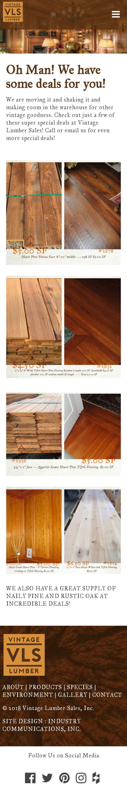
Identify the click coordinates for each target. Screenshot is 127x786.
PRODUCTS (45, 687)
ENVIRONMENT (27, 695)
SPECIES (80, 687)
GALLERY (72, 695)
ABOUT (13, 687)
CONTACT (107, 695)
